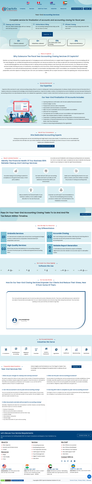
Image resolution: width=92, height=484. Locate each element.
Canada (39, 4)
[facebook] (68, 461)
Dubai (64, 5)
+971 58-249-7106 (52, 469)
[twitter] (72, 461)
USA (28, 4)
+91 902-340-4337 (29, 469)
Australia (52, 4)
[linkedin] (65, 461)
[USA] (29, 3)
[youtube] (75, 461)
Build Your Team (42, 8)
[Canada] (39, 3)
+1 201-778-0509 (6, 469)
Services (31, 8)
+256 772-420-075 (76, 469)
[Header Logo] (9, 9)
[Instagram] (62, 461)
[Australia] (52, 3)
